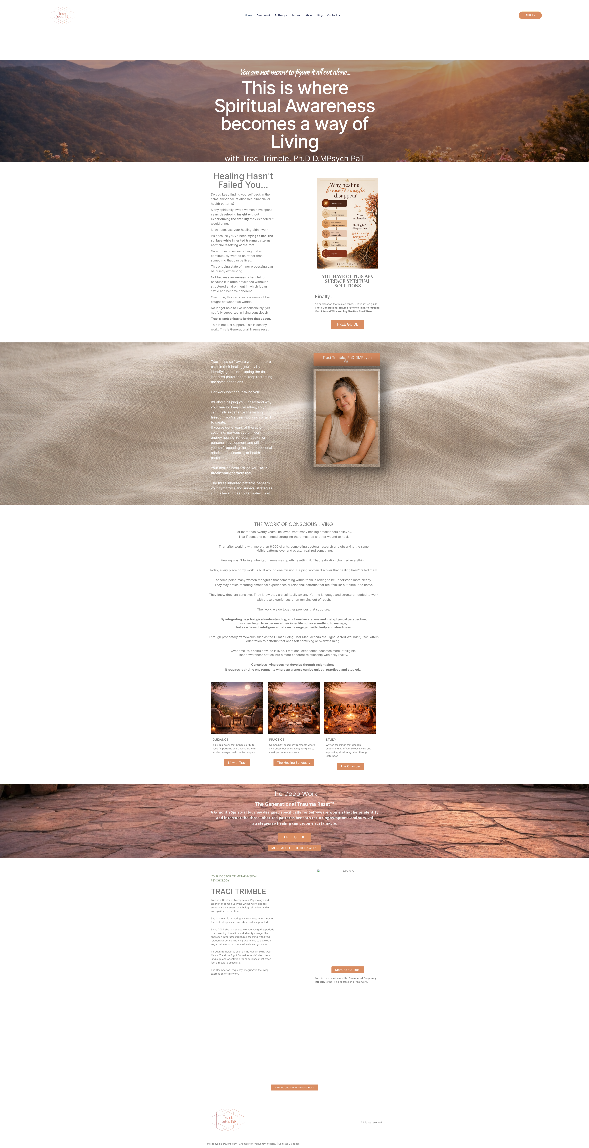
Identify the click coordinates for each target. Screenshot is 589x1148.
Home (248, 15)
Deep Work (263, 15)
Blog (320, 15)
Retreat (296, 15)
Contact (332, 15)
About (309, 15)
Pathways (281, 15)
